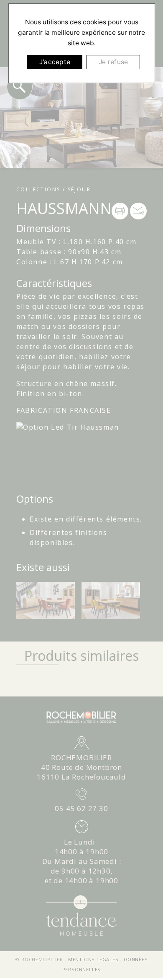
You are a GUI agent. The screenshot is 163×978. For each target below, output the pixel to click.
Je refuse (113, 62)
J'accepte (54, 62)
